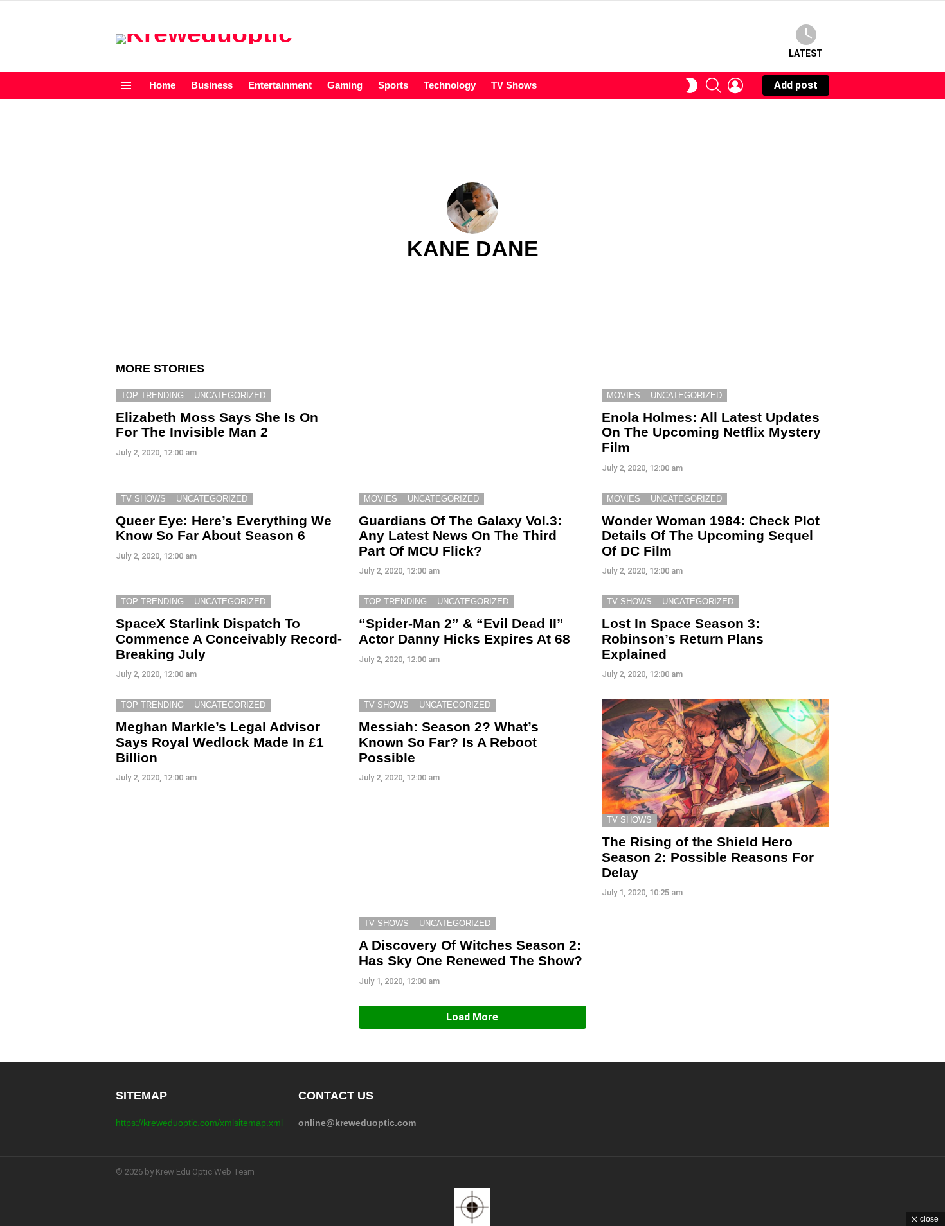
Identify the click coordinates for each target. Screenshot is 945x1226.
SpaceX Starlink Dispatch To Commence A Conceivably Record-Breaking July (229, 638)
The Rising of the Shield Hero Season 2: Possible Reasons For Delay (708, 856)
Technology (450, 85)
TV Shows (514, 85)
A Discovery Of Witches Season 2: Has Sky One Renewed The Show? (470, 953)
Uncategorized (230, 395)
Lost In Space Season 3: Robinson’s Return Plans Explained (683, 638)
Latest (806, 53)
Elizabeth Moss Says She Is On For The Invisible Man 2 (217, 425)
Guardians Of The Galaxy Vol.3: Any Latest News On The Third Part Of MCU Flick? (460, 535)
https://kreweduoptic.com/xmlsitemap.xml (199, 1122)
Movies (623, 395)
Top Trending (152, 395)
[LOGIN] (735, 85)
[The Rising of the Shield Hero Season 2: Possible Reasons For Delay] (715, 763)
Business (212, 85)
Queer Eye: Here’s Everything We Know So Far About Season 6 (224, 528)
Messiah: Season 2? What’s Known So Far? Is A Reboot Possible (449, 741)
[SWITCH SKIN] (691, 85)
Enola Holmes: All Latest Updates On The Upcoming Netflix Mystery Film (711, 432)
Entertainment (280, 85)
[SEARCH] (713, 85)
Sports (393, 85)
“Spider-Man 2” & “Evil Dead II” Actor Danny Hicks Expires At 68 (464, 631)
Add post (796, 85)
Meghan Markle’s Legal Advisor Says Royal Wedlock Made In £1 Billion (220, 741)
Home (162, 85)
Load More (472, 1017)
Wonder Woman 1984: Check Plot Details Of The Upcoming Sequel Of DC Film (711, 535)
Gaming (345, 85)
